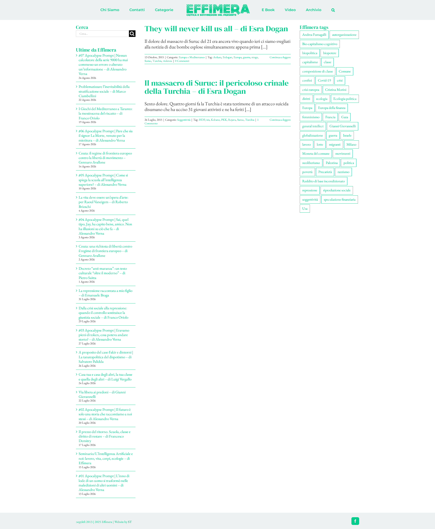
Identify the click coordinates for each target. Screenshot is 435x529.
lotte (320, 144)
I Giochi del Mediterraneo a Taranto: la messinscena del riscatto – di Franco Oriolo (105, 113)
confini (307, 80)
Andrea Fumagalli (314, 34)
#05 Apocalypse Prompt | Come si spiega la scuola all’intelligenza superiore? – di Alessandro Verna (103, 180)
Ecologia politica (344, 98)
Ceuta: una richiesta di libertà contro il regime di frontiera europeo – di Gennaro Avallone (105, 251)
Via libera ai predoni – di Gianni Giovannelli (102, 394)
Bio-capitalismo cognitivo (319, 43)
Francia (330, 117)
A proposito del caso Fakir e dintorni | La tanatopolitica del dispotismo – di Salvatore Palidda (106, 357)
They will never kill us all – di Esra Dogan (216, 28)
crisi (340, 80)
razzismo (343, 171)
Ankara (217, 57)
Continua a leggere (280, 57)
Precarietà (325, 171)
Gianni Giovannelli (342, 126)
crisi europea (310, 89)
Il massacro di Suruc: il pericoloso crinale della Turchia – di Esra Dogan (217, 86)
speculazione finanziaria (339, 199)
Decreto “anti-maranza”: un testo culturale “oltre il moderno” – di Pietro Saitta (103, 273)
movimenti (342, 153)
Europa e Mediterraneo (192, 57)
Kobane (215, 120)
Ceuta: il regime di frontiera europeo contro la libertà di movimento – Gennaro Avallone (105, 158)
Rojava (232, 120)
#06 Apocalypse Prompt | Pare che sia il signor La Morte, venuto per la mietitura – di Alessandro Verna (106, 135)
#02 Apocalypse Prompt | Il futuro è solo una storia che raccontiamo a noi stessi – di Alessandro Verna (105, 414)
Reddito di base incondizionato (323, 181)
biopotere (329, 52)
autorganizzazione (344, 34)
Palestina (332, 162)
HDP (202, 120)
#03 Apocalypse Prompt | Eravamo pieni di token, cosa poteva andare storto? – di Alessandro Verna (104, 335)
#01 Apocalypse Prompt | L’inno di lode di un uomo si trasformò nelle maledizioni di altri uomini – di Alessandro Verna (104, 482)
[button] (314, 10)
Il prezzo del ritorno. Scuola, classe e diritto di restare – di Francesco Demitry (104, 436)
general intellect (313, 126)
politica (348, 162)
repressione (309, 190)
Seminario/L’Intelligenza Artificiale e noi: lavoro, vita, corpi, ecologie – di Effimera (106, 458)
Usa (304, 208)
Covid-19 (324, 80)
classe (327, 62)
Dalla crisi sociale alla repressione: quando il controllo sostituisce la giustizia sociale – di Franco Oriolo (103, 312)
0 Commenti (182, 61)
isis (208, 120)
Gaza (344, 117)
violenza (167, 61)
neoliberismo (311, 162)
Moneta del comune (315, 153)
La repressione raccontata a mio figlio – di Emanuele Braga (105, 293)
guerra (246, 57)
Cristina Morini (335, 89)
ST (130, 522)
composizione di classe (317, 71)
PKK (224, 120)
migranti (335, 144)
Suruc (148, 61)
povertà (307, 171)
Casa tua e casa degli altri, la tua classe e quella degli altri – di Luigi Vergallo (105, 376)
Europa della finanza (331, 107)
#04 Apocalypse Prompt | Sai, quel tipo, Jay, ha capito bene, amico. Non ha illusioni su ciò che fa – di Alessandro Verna (105, 226)
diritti (306, 98)
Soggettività (183, 120)
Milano (351, 144)
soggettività (310, 199)
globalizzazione (312, 135)
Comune (345, 71)
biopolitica (309, 52)
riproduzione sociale (336, 190)
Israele (347, 135)
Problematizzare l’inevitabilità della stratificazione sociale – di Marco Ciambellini (104, 91)
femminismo (310, 117)
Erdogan (227, 57)
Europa (238, 57)
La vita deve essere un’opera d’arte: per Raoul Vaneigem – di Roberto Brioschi (103, 202)
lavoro (306, 144)
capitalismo (310, 62)
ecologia (321, 98)
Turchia (157, 61)
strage (254, 57)
